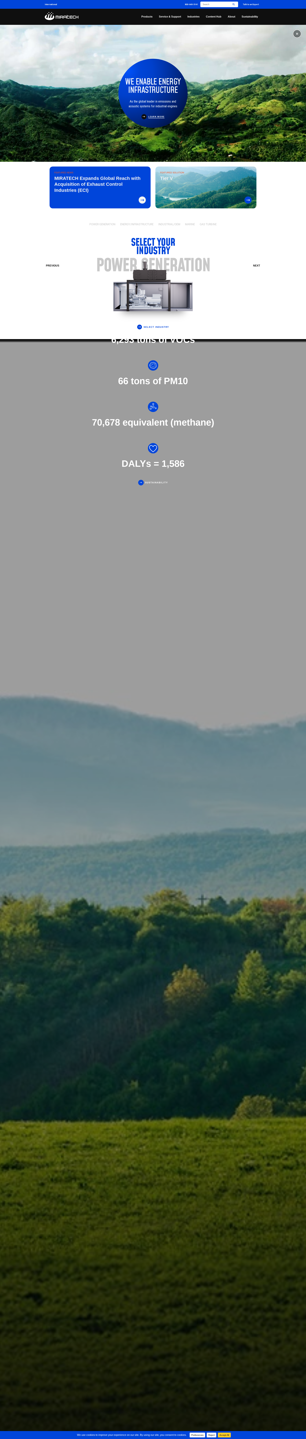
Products (147, 16)
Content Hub (213, 16)
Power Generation (102, 224)
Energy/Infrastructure (136, 224)
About (231, 16)
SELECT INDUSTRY (156, 327)
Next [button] (256, 265)
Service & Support (170, 16)
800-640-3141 (191, 4)
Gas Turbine (208, 224)
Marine (190, 224)
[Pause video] (297, 33)
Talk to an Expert (251, 4)
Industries (193, 16)
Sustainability (250, 16)
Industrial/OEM (169, 224)
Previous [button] (52, 265)
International (51, 4)
